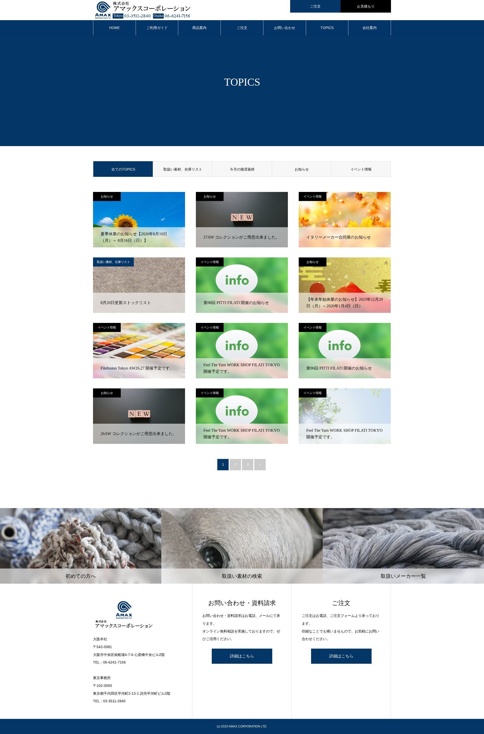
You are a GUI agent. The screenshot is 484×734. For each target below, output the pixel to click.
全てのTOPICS (123, 169)
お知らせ (302, 169)
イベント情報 (361, 169)
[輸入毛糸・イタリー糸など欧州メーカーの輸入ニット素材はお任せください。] (137, 615)
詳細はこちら (242, 656)
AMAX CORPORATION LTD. (248, 726)
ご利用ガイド (157, 28)
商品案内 (199, 28)
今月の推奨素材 (242, 169)
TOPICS (327, 28)
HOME (114, 28)
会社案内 (369, 28)
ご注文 (315, 6)
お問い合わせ (284, 28)
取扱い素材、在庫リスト (182, 169)
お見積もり (366, 6)
